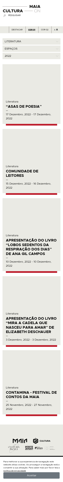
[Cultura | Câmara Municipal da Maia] (20, 440)
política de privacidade (14, 471)
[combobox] (31, 41)
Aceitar (31, 475)
